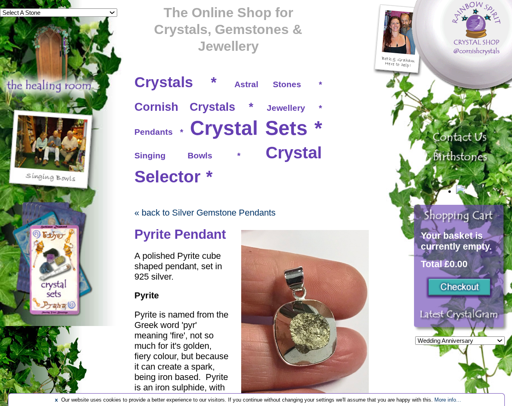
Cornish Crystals (184, 106)
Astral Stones (267, 84)
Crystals (163, 82)
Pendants (153, 131)
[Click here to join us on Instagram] (461, 319)
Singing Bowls (173, 155)
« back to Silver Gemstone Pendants (205, 213)
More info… (447, 400)
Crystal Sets (249, 128)
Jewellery (286, 107)
